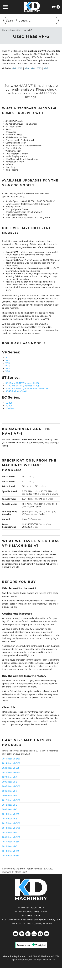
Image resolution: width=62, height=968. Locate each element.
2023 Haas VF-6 (9, 777)
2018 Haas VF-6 (9, 818)
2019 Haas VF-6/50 (11, 758)
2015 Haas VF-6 (9, 846)
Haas (12, 30)
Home (5, 30)
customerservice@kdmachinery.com (41, 919)
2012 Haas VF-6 (9, 804)
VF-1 (14, 68)
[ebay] (40, 933)
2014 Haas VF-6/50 (11, 763)
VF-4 (33, 68)
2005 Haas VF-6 (9, 790)
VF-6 (46, 68)
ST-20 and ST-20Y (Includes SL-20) (22, 385)
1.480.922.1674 (39, 911)
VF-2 (20, 68)
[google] (21, 933)
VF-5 (39, 68)
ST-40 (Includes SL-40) (16, 391)
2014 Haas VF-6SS (10, 814)
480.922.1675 (33, 915)
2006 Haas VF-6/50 (11, 786)
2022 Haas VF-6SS (10, 767)
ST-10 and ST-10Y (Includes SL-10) (22, 383)
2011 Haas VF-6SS (10, 841)
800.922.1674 (37, 907)
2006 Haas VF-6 (9, 781)
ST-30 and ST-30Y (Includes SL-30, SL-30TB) (27, 388)
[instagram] (34, 933)
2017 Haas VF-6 (9, 832)
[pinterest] (27, 933)
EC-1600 (10, 408)
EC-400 (9, 402)
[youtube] (15, 933)
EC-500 (9, 405)
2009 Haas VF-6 (9, 795)
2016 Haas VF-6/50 (11, 772)
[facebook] (46, 933)
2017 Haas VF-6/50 (11, 800)
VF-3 (27, 68)
